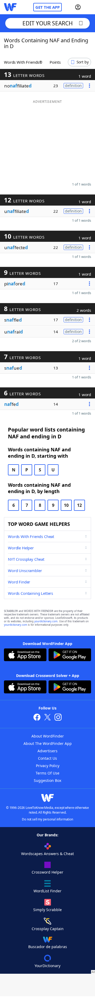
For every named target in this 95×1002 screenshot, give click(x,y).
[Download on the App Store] (25, 655)
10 (66, 505)
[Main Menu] (89, 7)
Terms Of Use (47, 773)
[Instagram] (58, 718)
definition (73, 85)
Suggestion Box (47, 780)
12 (79, 505)
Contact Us (47, 758)
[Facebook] (37, 718)
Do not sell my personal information (47, 819)
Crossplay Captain (48, 928)
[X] (47, 718)
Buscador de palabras (47, 946)
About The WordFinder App (47, 743)
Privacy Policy (47, 765)
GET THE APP (47, 7)
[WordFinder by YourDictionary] (10, 7)
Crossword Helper (47, 872)
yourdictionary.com (46, 621)
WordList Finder (47, 890)
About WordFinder (47, 736)
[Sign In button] (78, 7)
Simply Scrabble (47, 909)
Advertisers (47, 750)
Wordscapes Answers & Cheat (47, 853)
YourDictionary (47, 965)
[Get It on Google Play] (70, 655)
